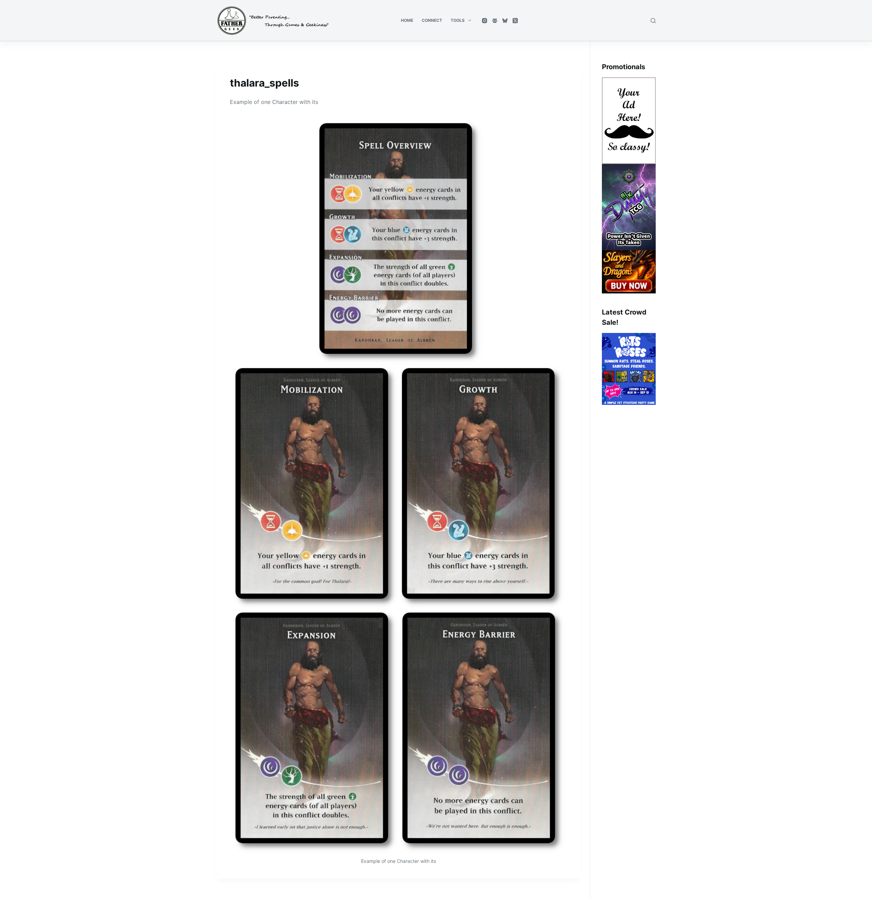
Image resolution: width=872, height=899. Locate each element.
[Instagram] (484, 20)
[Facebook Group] (494, 20)
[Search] (653, 20)
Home (407, 20)
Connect (432, 20)
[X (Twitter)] (515, 20)
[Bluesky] (505, 20)
